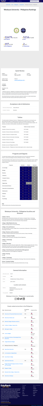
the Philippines (8, 46)
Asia (12, 4)
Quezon (23, 388)
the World (7, 39)
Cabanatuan (22, 4)
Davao (23, 393)
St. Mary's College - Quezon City (11, 325)
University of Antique (9, 375)
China (34, 393)
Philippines (16, 4)
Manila (23, 386)
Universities (8, 4)
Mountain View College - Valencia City (12, 371)
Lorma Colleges (8, 333)
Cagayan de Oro (25, 395)
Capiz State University (9, 360)
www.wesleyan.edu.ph (20, 80)
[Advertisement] (10, 19)
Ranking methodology (6, 402)
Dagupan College (8, 368)
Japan (34, 395)
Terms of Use (33, 405)
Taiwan (34, 386)
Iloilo (23, 392)
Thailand (34, 388)
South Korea (35, 390)
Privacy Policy (39, 405)
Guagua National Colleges (10, 341)
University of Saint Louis (9, 317)
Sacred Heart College (9, 356)
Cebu (23, 390)
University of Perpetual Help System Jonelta (13, 313)
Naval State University (9, 349)
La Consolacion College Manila (11, 353)
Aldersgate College (8, 329)
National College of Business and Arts (12, 321)
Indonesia (34, 392)
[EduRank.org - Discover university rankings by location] (3, 1)
